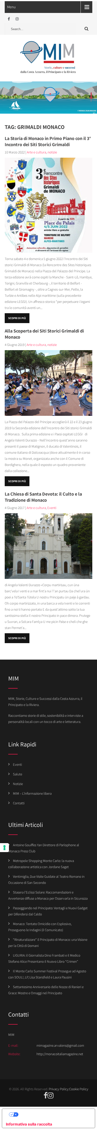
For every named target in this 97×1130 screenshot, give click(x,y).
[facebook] (9, 19)
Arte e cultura (36, 152)
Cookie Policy (78, 1089)
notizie (52, 152)
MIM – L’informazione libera (32, 793)
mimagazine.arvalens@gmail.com (60, 1045)
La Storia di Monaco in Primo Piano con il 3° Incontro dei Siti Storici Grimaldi (48, 141)
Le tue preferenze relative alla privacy (53, 1114)
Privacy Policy (59, 1089)
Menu (11, 6)
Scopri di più (17, 318)
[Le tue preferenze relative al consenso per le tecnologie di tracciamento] (4, 847)
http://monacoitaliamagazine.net (59, 1054)
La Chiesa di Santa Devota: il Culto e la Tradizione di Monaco (43, 497)
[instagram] (17, 19)
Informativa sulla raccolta (29, 1124)
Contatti (18, 803)
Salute (17, 774)
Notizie (18, 783)
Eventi (51, 507)
